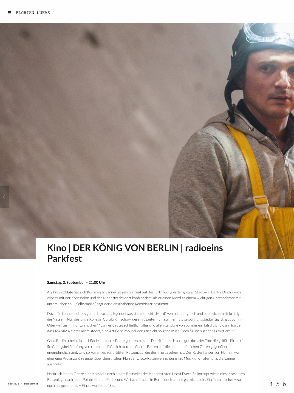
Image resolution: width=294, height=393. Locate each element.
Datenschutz (31, 383)
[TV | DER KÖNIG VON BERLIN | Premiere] (289, 197)
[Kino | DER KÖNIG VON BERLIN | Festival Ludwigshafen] (4, 197)
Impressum (13, 383)
